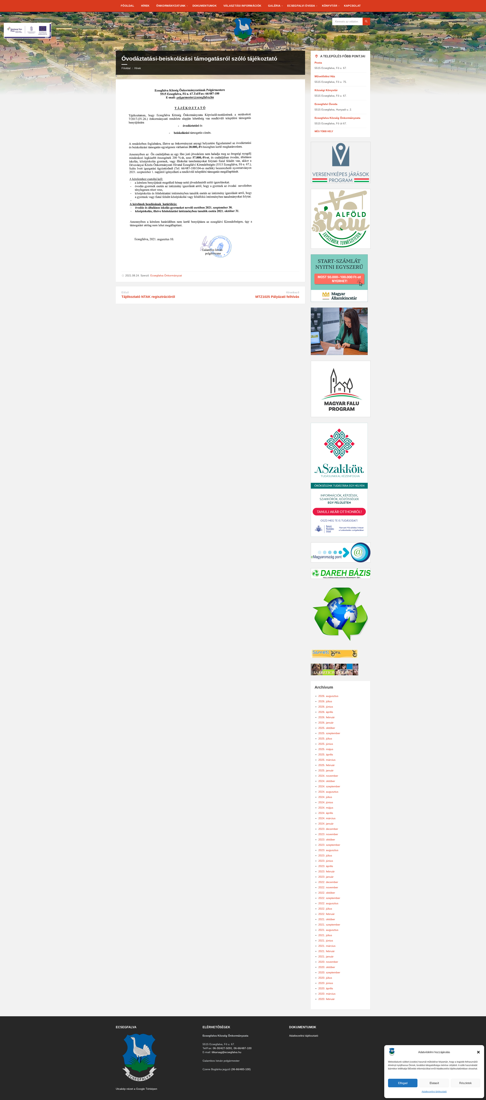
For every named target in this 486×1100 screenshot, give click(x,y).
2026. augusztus (328, 696)
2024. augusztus (328, 791)
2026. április (325, 711)
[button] (478, 1052)
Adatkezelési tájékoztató (434, 1091)
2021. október (326, 919)
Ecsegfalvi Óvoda (326, 104)
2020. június (325, 983)
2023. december (328, 828)
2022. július (325, 908)
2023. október (326, 839)
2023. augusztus (328, 850)
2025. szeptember (329, 733)
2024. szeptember (329, 786)
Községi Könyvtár (326, 90)
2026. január (326, 722)
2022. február (326, 913)
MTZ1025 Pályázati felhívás (277, 297)
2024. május (325, 807)
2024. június (325, 802)
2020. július (325, 977)
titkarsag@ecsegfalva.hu (226, 1052)
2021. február (326, 951)
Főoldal (126, 68)
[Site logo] (243, 43)
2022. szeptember (329, 898)
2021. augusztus (328, 929)
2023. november (328, 834)
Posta (318, 62)
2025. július (325, 738)
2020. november (328, 961)
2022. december (328, 882)
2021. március (326, 945)
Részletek (465, 1083)
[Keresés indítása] (366, 21)
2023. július (325, 855)
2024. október (326, 781)
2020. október (326, 967)
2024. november (328, 775)
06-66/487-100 (243, 1048)
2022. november (328, 887)
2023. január (326, 876)
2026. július (325, 701)
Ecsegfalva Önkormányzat (166, 275)
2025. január (326, 770)
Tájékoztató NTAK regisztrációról (148, 297)
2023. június (325, 860)
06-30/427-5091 (222, 1048)
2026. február (326, 717)
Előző (125, 292)
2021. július (325, 935)
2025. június (325, 743)
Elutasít (434, 1083)
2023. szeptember (329, 844)
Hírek (137, 68)
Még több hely (324, 131)
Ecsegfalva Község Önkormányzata (337, 117)
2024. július (325, 797)
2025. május (325, 749)
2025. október (326, 727)
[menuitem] (127, 5)
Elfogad (402, 1083)
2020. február (326, 999)
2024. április (325, 812)
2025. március (326, 759)
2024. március (326, 818)
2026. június (325, 706)
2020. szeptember (329, 972)
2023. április (325, 866)
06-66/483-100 (241, 1069)
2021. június (325, 940)
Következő (292, 292)
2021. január (326, 956)
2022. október (326, 892)
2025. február (326, 765)
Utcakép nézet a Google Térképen (136, 1088)
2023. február (326, 871)
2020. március (326, 993)
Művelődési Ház (325, 76)
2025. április (325, 754)
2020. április (325, 988)
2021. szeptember (329, 924)
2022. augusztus (328, 903)
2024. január (326, 823)
